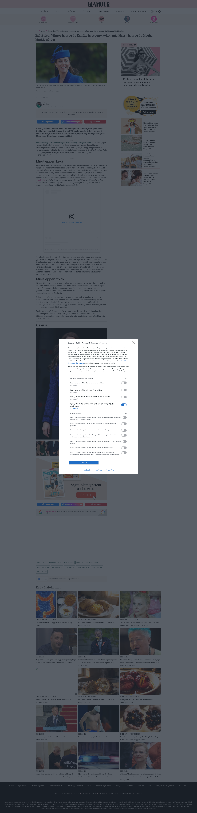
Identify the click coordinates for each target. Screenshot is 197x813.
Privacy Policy (110, 470)
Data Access (98, 470)
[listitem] (98, 378)
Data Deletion (86, 470)
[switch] (124, 383)
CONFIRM (84, 463)
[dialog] (98, 406)
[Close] (134, 343)
